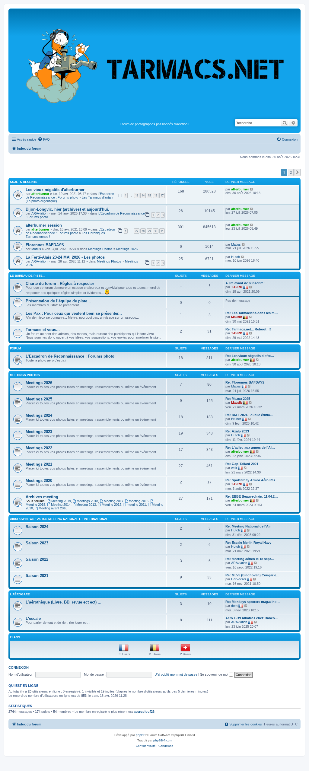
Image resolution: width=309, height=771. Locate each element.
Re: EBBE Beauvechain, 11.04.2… (251, 496)
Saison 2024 (37, 526)
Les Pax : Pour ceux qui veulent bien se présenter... (74, 313)
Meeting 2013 (86, 504)
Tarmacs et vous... (43, 329)
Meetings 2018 (87, 501)
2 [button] (291, 172)
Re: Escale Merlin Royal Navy (248, 542)
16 (155, 195)
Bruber (236, 419)
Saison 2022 (37, 559)
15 (149, 195)
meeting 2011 (136, 504)
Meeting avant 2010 (53, 508)
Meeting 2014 (61, 504)
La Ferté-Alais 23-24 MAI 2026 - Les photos (65, 257)
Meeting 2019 (61, 501)
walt (234, 468)
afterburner (40, 194)
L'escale (33, 618)
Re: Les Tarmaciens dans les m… (251, 313)
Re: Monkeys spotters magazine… (252, 602)
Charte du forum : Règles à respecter (60, 283)
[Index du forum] (154, 65)
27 (136, 231)
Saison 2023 (37, 543)
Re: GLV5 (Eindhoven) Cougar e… (252, 575)
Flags (15, 637)
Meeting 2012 (111, 504)
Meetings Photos (100, 249)
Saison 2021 (37, 575)
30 (155, 231)
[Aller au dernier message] (252, 189)
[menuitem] (44, 139)
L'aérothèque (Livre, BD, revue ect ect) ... (63, 602)
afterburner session (44, 225)
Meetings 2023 (39, 431)
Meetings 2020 (39, 480)
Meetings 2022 (39, 448)
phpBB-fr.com (162, 740)
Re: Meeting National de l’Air (248, 526)
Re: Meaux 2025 (237, 398)
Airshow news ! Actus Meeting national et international (59, 519)
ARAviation (39, 213)
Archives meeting (42, 497)
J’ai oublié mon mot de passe (176, 674)
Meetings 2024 (39, 415)
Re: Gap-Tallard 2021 (241, 464)
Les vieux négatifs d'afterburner (55, 189)
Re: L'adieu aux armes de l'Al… (250, 447)
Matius (36, 249)
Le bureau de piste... (27, 275)
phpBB (140, 735)
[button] (298, 172)
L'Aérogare (20, 594)
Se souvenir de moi (214, 674)
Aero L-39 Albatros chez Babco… (251, 618)
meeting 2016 (138, 501)
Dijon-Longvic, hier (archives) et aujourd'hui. (67, 209)
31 (162, 231)
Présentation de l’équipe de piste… (58, 301)
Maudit (236, 317)
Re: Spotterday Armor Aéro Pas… (252, 480)
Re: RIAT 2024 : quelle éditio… (249, 415)
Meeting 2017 (113, 501)
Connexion (18, 667)
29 (149, 231)
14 (143, 195)
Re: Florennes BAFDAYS (244, 382)
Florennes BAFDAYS (45, 245)
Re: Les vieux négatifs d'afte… (249, 356)
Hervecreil (238, 579)
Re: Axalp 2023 (237, 431)
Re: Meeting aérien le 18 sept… (249, 559)
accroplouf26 (144, 711)
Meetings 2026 (127, 249)
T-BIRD (236, 287)
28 (143, 231)
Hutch (235, 257)
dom (234, 605)
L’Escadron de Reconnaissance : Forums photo (70, 195)
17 (162, 195)
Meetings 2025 (39, 399)
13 (136, 195)
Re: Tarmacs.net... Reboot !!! (248, 329)
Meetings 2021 (39, 464)
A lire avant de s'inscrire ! (245, 283)
